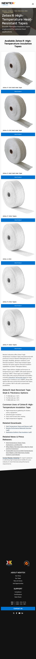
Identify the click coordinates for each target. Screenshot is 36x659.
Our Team (18, 578)
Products (10, 10)
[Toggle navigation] (32, 4)
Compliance (18, 592)
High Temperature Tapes (21, 10)
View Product (18, 91)
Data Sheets (18, 597)
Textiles (5, 5)
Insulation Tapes (8, 12)
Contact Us (18, 608)
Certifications (18, 594)
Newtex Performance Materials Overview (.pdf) (18, 429)
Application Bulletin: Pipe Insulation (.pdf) (19, 432)
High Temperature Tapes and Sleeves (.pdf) (19, 426)
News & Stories (18, 581)
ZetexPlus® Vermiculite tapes (18, 377)
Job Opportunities (18, 583)
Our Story (18, 576)
